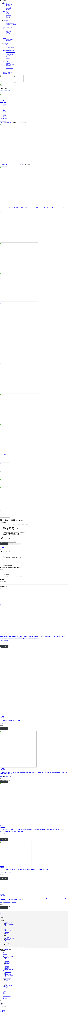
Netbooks (8, 9)
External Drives (8, 958)
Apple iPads (8, 40)
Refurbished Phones (10, 34)
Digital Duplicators (10, 54)
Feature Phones (9, 33)
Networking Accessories (11, 24)
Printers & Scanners (9, 924)
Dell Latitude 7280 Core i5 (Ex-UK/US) (10, 720)
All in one (8, 16)
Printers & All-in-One (10, 52)
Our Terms (7, 939)
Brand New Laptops (10, 5)
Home (1, 122)
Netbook (7, 967)
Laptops (5, 122)
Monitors (8, 17)
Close (1, 1002)
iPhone (6, 973)
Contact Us (7, 937)
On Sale (7, 932)
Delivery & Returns (9, 938)
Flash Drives (8, 960)
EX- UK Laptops (7, 776)
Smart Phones (9, 31)
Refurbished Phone (9, 976)
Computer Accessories (10, 21)
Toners (7, 56)
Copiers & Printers (10, 53)
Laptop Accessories (10, 23)
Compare (5, 998)
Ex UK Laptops (9, 7)
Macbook (6, 640)
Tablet (6, 982)
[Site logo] (7, 81)
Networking (7, 962)
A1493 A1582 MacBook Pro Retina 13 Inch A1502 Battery (12, 164)
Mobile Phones (9, 30)
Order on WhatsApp (17, 543)
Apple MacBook (9, 4)
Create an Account (4, 1009)
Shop (6, 929)
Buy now (10, 543)
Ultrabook (9, 122)
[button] (17, 543)
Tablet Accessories (10, 47)
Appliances (8, 65)
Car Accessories (9, 68)
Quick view (2, 633)
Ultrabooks (8, 8)
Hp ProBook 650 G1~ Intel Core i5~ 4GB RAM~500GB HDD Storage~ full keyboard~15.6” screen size (28, 869)
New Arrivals (8, 930)
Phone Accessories (10, 44)
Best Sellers (7, 933)
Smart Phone (8, 972)
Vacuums (8, 66)
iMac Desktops (9, 13)
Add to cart (4, 543)
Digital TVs (8, 63)
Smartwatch (8, 46)
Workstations (8, 15)
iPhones (7, 32)
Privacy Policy (8, 940)
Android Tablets (9, 39)
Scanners (8, 55)
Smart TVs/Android (10, 64)
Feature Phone (8, 974)
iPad (6, 984)
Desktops (8, 12)
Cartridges (8, 58)
